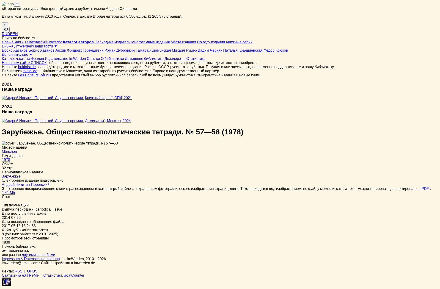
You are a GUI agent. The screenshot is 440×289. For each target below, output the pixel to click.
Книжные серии (239, 42)
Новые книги (13, 42)
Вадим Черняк (210, 50)
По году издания (211, 42)
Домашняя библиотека (144, 59)
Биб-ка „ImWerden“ (17, 46)
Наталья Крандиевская (243, 50)
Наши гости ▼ (45, 46)
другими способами (38, 255)
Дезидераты (175, 59)
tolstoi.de (30, 71)
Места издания (183, 42)
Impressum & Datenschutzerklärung (31, 259)
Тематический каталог (43, 42)
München (9, 151)
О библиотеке (112, 59)
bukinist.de (27, 67)
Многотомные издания (150, 42)
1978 (6, 160)
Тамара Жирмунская (153, 50)
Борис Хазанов (15, 50)
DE (10, 34)
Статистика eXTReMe (20, 275)
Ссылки (93, 59)
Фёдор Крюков (276, 50)
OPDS (32, 271)
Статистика (196, 59)
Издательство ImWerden (65, 59)
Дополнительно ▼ (17, 54)
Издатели (122, 42)
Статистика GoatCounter (63, 275)
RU (6, 29)
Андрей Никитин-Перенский (26, 184)
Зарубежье (11, 176)
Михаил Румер (184, 50)
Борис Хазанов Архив (47, 50)
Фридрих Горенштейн (85, 50)
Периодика (104, 42)
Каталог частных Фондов (23, 59)
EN (15, 34)
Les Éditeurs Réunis (34, 75)
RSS (18, 271)
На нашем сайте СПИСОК (24, 63)
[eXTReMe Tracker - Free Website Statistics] (6, 285)
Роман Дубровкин (119, 50)
